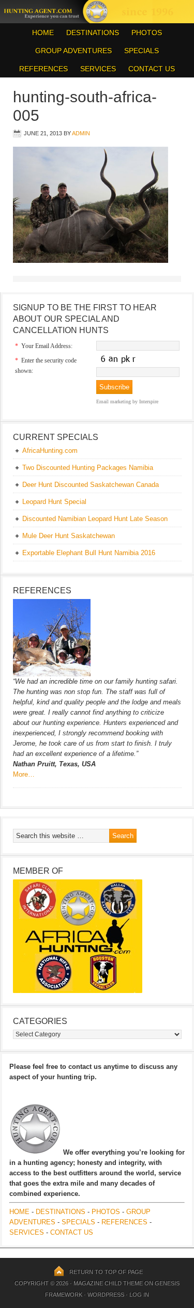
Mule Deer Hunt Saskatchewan (68, 536)
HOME (43, 32)
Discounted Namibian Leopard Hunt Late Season (95, 519)
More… (24, 774)
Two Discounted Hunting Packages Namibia (87, 467)
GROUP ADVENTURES (73, 50)
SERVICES (98, 69)
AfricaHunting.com (50, 450)
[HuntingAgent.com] (97, 21)
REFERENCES (43, 69)
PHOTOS (144, 32)
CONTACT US (151, 69)
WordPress (105, 1294)
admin (81, 133)
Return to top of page (106, 1272)
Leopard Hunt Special (54, 502)
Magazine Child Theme (108, 1283)
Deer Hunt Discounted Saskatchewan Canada (90, 484)
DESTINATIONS (90, 32)
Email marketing (113, 401)
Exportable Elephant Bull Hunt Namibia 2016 (88, 553)
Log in (139, 1294)
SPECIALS (141, 50)
